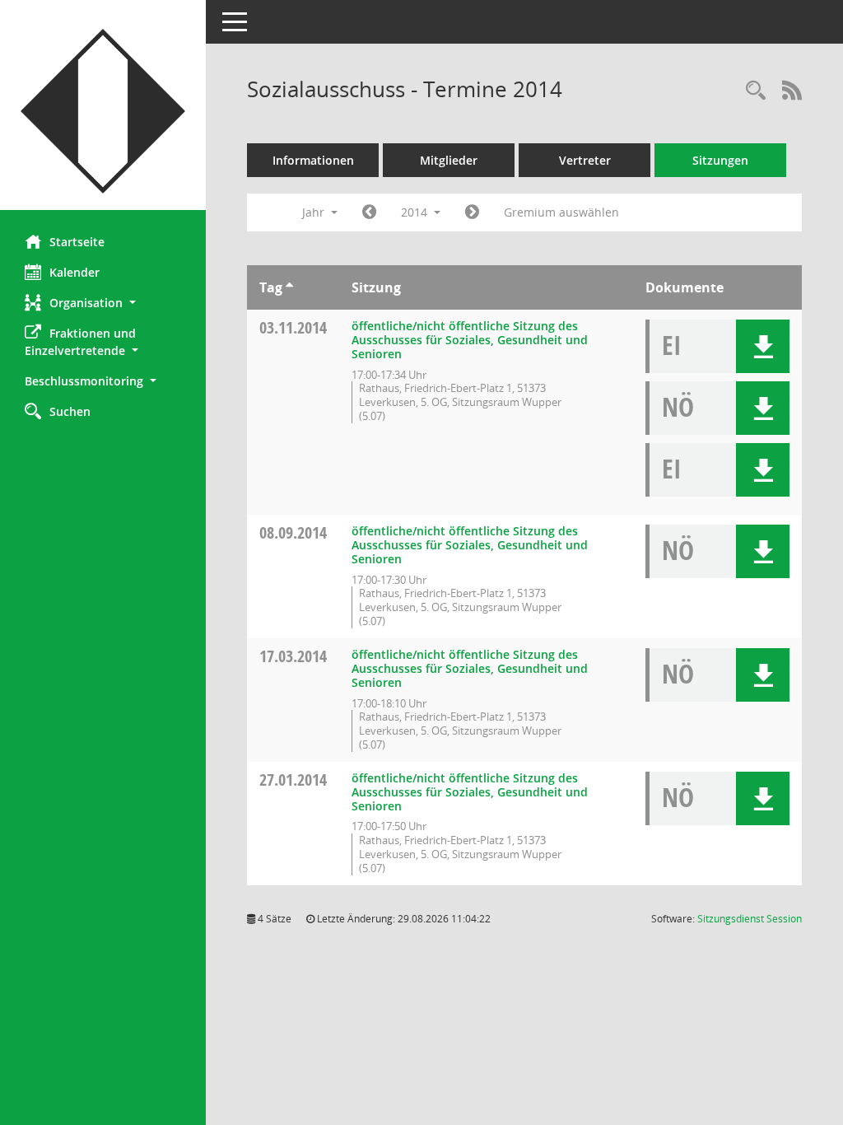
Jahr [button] (315, 212)
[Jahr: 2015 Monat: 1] (472, 212)
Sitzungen (720, 160)
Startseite (77, 242)
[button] (103, 302)
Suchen (70, 411)
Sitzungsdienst (749, 919)
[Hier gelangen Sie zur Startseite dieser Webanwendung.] (103, 111)
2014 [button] (416, 212)
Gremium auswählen (561, 212)
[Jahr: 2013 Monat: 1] (369, 212)
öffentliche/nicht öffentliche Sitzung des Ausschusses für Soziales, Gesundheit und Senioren (470, 340)
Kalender (74, 272)
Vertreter (585, 160)
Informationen (313, 160)
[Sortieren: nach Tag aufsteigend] (289, 287)
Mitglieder (448, 160)
